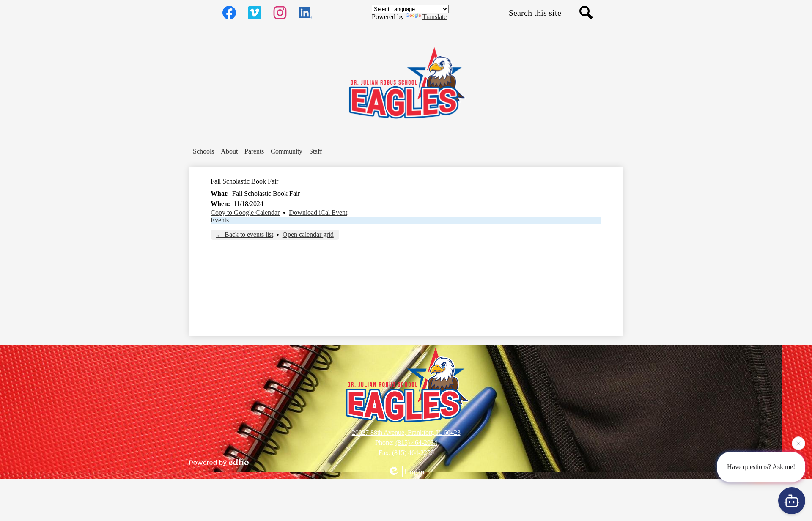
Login (414, 471)
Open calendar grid (308, 234)
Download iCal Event (318, 212)
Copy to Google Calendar (245, 212)
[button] (203, 151)
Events (220, 220)
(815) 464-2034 (416, 442)
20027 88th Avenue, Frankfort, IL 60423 (406, 432)
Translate (434, 16)
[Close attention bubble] (798, 441)
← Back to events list (244, 234)
